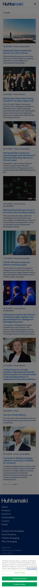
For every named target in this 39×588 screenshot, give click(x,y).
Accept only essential (19, 578)
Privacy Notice (32, 568)
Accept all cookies (19, 584)
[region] (19, 571)
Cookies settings (19, 572)
